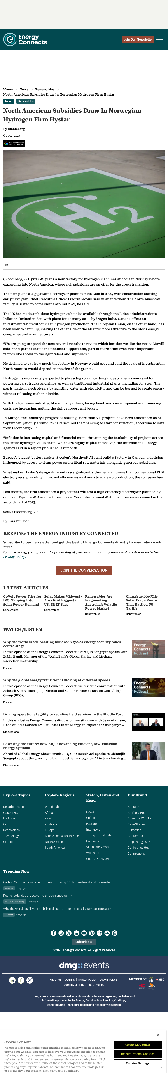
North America (55, 842)
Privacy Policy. (14, 557)
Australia (51, 824)
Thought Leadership (99, 835)
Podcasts (92, 841)
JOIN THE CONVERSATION (84, 570)
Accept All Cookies (138, 1044)
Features (92, 824)
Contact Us (135, 836)
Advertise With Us (140, 818)
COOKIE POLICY (108, 979)
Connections (136, 853)
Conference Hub (139, 848)
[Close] (157, 1035)
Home (8, 89)
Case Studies (136, 824)
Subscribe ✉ (84, 942)
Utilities (8, 842)
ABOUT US (55, 979)
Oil (5, 824)
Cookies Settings (75, 985)
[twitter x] (69, 933)
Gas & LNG (10, 813)
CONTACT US (96, 985)
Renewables (44, 89)
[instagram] (61, 933)
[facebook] (53, 933)
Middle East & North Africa (62, 836)
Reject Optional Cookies (137, 1053)
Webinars (92, 853)
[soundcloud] (107, 933)
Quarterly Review (97, 859)
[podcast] (91, 933)
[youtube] (84, 933)
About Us (134, 807)
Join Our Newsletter (138, 39)
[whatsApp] (114, 933)
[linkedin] (76, 933)
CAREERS (70, 979)
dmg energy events (140, 842)
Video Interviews (97, 847)
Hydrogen (10, 818)
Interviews (93, 830)
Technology (11, 836)
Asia (48, 818)
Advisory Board (138, 813)
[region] (83, 1051)
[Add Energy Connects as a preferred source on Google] (14, 143)
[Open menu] (160, 39)
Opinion (91, 818)
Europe (49, 830)
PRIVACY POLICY (87, 979)
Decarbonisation (14, 807)
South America (55, 848)
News (24, 89)
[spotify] (99, 933)
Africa (49, 813)
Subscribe (134, 830)
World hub (52, 807)
